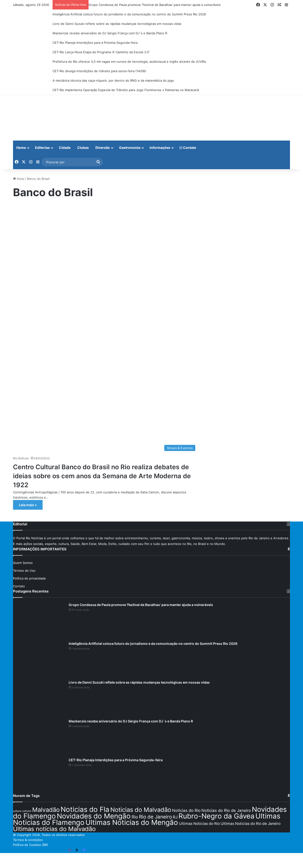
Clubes (83, 148)
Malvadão (46, 809)
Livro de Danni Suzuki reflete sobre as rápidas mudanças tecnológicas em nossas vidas (117, 24)
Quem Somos (23, 563)
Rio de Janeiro (155, 817)
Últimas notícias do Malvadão (54, 828)
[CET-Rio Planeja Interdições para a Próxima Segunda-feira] (39, 775)
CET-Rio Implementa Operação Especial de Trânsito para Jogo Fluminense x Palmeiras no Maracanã (126, 90)
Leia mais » (28, 505)
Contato (189, 148)
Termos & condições (28, 840)
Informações (160, 148)
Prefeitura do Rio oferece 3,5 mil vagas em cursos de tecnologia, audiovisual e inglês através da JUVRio (129, 61)
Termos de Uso (24, 570)
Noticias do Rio (186, 810)
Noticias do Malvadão (140, 809)
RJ (175, 817)
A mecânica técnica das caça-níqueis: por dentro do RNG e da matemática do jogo (113, 80)
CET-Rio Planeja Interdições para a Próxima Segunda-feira (95, 42)
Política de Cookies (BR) (30, 845)
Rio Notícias (21, 458)
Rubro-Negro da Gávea (216, 816)
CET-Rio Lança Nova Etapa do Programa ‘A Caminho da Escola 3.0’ (101, 52)
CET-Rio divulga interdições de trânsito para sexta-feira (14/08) (99, 71)
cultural (26, 811)
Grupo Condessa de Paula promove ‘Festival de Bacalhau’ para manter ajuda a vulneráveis (155, 5)
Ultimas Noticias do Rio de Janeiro (251, 823)
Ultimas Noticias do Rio (199, 823)
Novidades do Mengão (94, 816)
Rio (135, 816)
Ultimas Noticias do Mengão (131, 822)
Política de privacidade (29, 578)
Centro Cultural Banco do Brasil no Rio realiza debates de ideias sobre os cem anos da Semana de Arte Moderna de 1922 (102, 476)
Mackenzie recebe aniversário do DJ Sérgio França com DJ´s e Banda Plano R (110, 33)
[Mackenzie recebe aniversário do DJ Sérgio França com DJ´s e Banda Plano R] (39, 736)
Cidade (65, 148)
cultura (17, 811)
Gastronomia (129, 148)
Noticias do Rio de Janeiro (226, 810)
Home (21, 148)
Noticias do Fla (85, 809)
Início (20, 179)
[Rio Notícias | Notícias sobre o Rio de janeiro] (42, 117)
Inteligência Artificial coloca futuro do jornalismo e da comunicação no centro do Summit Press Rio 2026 (129, 14)
